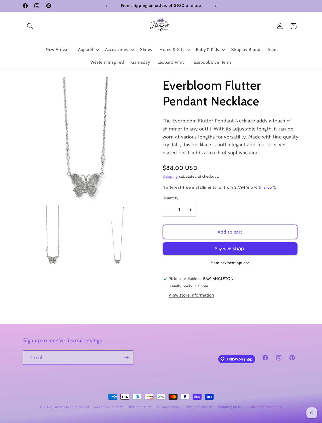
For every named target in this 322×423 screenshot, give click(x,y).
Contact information (265, 407)
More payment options (230, 262)
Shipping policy (230, 407)
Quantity (171, 198)
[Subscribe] (126, 357)
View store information (191, 295)
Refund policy (140, 407)
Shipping (170, 176)
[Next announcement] (216, 6)
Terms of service (198, 407)
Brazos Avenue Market (72, 407)
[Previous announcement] (106, 6)
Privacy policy (168, 407)
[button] (30, 26)
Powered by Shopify (107, 407)
